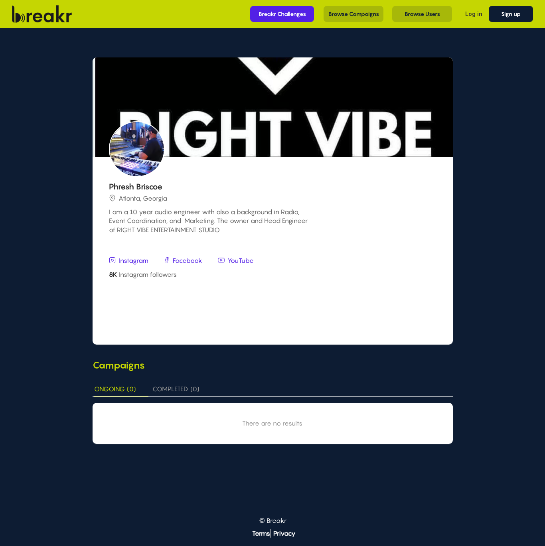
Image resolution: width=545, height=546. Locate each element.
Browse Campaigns (353, 13)
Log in (473, 13)
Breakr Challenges (282, 13)
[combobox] (273, 292)
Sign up (511, 13)
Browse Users (422, 13)
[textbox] (273, 291)
